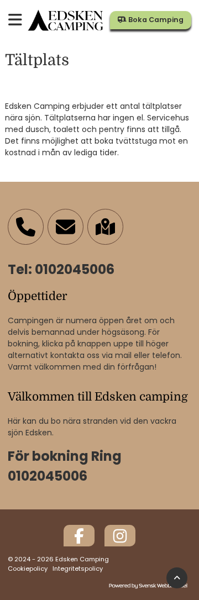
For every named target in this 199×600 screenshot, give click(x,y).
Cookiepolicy (28, 568)
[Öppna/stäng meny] (15, 21)
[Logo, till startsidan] (66, 20)
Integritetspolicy (78, 568)
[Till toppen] (177, 578)
